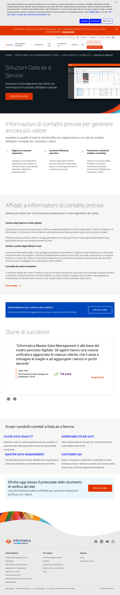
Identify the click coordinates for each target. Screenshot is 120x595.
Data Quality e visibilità (76, 55)
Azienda (83, 37)
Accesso (108, 37)
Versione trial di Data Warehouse (53, 564)
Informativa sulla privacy (23, 588)
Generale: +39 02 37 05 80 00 (65, 37)
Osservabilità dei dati (77, 436)
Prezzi (102, 37)
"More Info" (94, 12)
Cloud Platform (12, 553)
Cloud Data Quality (18, 436)
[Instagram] (113, 541)
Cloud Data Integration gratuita (52, 557)
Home (9, 55)
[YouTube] (107, 541)
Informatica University (87, 561)
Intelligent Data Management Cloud (37, 55)
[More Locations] (78, 37)
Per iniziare (47, 553)
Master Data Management (24, 454)
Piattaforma (39, 45)
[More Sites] (113, 37)
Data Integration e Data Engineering (17, 564)
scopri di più (19, 96)
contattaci (93, 42)
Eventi (82, 557)
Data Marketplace (11, 582)
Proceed (84, 21)
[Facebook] (95, 541)
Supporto (93, 37)
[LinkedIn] (101, 541)
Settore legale (10, 588)
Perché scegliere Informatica (20, 45)
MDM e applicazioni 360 (13, 575)
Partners (74, 45)
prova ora (100, 309)
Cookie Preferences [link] (39, 588)
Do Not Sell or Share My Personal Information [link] (61, 588)
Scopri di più (68, 32)
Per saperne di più (62, 45)
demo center (94, 47)
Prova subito (12, 285)
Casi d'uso (49, 45)
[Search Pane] (83, 45)
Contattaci (46, 561)
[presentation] (8, 399)
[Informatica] (10, 44)
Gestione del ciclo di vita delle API (53, 568)
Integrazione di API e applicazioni (16, 568)
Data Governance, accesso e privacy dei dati (19, 578)
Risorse (83, 553)
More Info (107, 21)
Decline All (95, 21)
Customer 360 (71, 454)
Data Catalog (9, 561)
